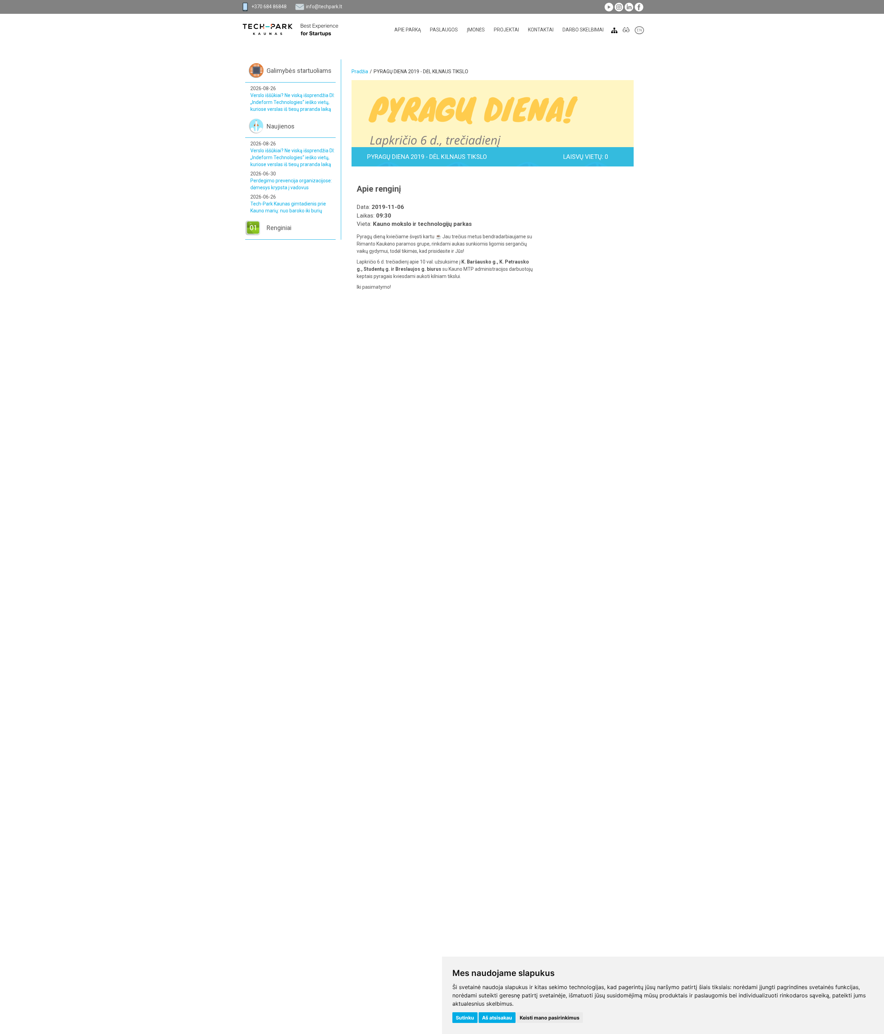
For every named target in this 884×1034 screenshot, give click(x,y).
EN (639, 30)
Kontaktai (541, 29)
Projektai (506, 29)
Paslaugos (444, 29)
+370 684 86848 (269, 6)
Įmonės (476, 29)
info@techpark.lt (324, 6)
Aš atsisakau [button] (497, 1018)
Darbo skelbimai (583, 29)
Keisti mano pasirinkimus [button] (549, 1018)
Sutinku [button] (465, 1018)
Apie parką (407, 29)
